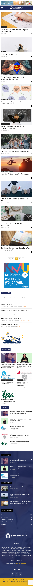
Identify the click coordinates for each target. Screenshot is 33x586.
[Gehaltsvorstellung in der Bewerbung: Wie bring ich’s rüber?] (16, 238)
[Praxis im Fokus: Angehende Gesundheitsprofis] (8, 375)
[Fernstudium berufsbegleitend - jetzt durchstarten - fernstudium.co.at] (16, 275)
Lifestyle (3, 515)
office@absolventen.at (21, 563)
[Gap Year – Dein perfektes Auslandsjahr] (16, 141)
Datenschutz (26, 579)
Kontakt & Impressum (26, 581)
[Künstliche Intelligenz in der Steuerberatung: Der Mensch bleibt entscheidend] (8, 358)
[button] (31, 8)
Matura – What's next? (5, 99)
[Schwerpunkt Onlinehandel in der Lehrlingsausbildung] (16, 117)
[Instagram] (16, 574)
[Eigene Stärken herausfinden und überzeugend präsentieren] (16, 67)
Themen (18, 581)
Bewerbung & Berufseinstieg (7, 74)
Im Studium (3, 51)
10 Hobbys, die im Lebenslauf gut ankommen (21, 486)
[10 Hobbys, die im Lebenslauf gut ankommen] (16, 213)
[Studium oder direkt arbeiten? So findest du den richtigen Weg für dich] (24, 358)
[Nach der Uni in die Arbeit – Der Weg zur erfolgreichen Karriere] (16, 164)
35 (12, 258)
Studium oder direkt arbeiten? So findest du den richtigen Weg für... (24, 366)
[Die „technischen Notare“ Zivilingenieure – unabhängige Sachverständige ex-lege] (24, 375)
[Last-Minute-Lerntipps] (16, 44)
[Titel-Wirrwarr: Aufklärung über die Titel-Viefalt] (16, 189)
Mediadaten (16, 579)
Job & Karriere (4, 27)
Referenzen (12, 581)
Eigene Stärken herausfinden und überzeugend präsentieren (12, 78)
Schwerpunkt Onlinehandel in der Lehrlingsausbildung (12, 127)
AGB (21, 579)
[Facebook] (12, 574)
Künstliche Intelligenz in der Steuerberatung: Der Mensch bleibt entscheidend (8, 366)
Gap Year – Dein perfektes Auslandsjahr (15, 151)
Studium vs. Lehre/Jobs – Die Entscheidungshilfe (11, 103)
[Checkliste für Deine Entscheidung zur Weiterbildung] (16, 20)
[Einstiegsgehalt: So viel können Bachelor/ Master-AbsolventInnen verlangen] (4, 503)
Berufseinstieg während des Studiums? (20, 441)
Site (8, 581)
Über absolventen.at (7, 579)
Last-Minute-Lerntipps (9, 54)
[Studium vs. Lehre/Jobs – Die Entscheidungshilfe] (16, 92)
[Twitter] (20, 574)
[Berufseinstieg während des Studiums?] (8, 395)
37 (19, 258)
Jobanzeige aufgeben (16, 560)
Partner (4, 581)
